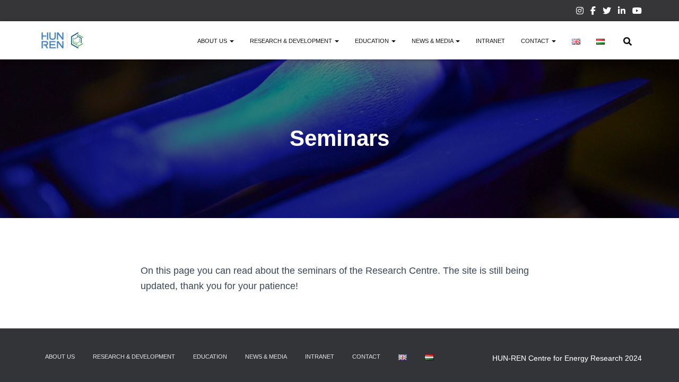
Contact (536, 41)
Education (372, 41)
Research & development (292, 41)
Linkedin (621, 12)
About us (213, 41)
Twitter (607, 12)
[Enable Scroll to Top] (658, 361)
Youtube (637, 12)
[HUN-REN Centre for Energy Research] (62, 40)
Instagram (580, 12)
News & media (433, 41)
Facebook (593, 12)
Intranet (490, 41)
